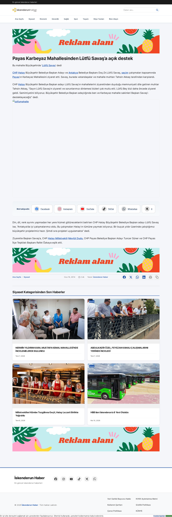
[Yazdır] (150, 277)
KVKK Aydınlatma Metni (147, 499)
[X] (87, 479)
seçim (125, 72)
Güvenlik (55, 19)
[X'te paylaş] (130, 277)
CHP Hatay (18, 72)
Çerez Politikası (114, 511)
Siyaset (32, 19)
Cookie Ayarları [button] (159, 516)
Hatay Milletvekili (58, 238)
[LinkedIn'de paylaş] (143, 277)
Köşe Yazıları (99, 19)
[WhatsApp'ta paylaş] (137, 277)
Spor (76, 19)
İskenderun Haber (100, 277)
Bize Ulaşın (113, 19)
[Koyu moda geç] (119, 10)
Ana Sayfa (19, 19)
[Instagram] (63, 479)
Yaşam (86, 19)
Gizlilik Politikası (143, 505)
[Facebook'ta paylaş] (124, 277)
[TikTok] (79, 479)
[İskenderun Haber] (24, 9)
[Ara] (157, 10)
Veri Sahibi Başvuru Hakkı (119, 499)
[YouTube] (71, 479)
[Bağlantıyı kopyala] (157, 277)
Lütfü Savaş (49, 65)
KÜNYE (139, 511)
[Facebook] (56, 479)
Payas (15, 77)
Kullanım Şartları (114, 505)
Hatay (21, 84)
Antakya (73, 72)
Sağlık (66, 19)
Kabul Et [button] (169, 516)
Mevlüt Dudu (75, 238)
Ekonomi (43, 19)
